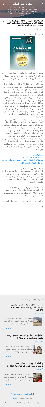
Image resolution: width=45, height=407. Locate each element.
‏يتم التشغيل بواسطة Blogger (21, 394)
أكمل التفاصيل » (7, 329)
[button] (3, 21)
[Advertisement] (22, 276)
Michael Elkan (17, 398)
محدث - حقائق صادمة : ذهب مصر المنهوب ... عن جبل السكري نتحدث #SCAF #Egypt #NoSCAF (25, 307)
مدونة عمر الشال (22, 3)
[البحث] (3, 4)
